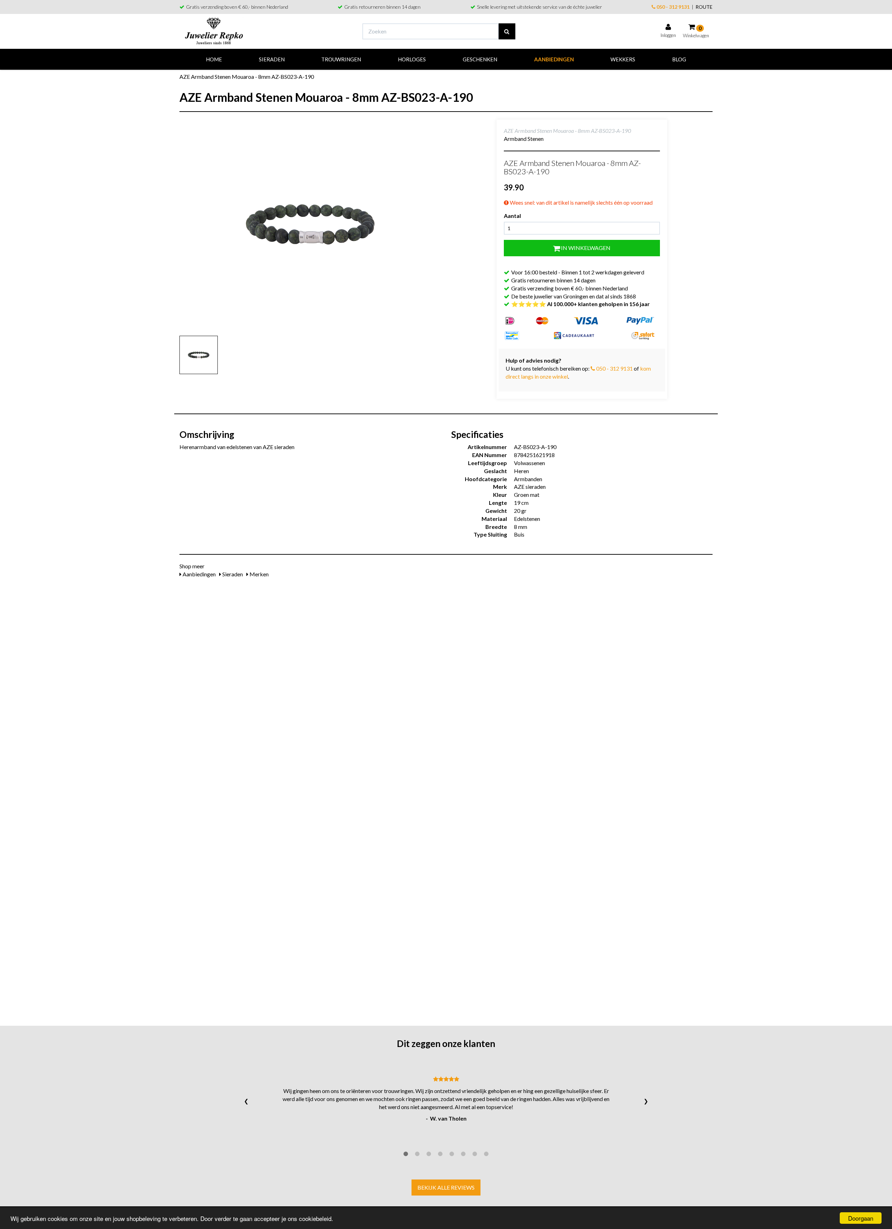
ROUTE (704, 7)
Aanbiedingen (554, 59)
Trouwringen (341, 59)
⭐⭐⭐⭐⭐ (580, 304)
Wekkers (622, 59)
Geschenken (480, 59)
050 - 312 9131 (672, 7)
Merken (258, 574)
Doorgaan (860, 1218)
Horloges (412, 59)
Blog (679, 59)
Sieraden (272, 59)
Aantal (512, 215)
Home (214, 59)
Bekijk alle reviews (446, 1187)
